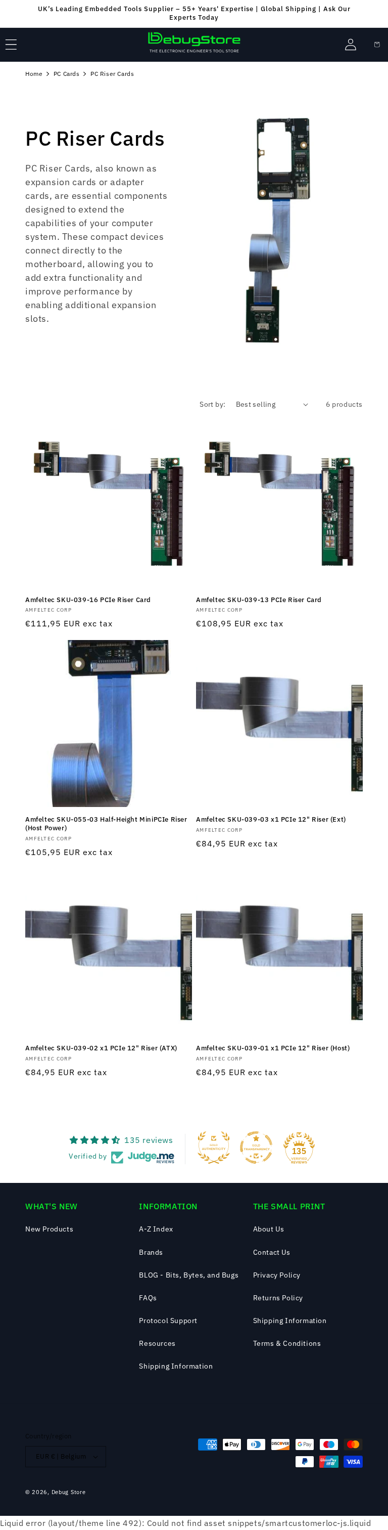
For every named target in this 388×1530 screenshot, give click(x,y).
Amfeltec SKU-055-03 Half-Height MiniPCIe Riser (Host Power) (106, 824)
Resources (157, 1343)
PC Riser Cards (112, 73)
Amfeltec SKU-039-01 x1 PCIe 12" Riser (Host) (273, 1048)
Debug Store (69, 1492)
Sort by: (212, 404)
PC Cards (67, 73)
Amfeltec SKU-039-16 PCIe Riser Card (88, 600)
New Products (49, 1229)
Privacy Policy (277, 1275)
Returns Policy (278, 1297)
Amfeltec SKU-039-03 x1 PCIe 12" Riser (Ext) (271, 820)
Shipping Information (176, 1366)
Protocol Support (168, 1320)
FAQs (148, 1297)
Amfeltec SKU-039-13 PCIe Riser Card (259, 600)
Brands (151, 1252)
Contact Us (271, 1252)
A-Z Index (156, 1229)
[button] (11, 44)
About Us (268, 1229)
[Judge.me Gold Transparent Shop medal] (256, 1147)
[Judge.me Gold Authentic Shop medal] (214, 1147)
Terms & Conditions (287, 1343)
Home (33, 73)
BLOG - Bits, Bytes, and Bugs (188, 1275)
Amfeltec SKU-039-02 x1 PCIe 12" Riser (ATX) (101, 1048)
